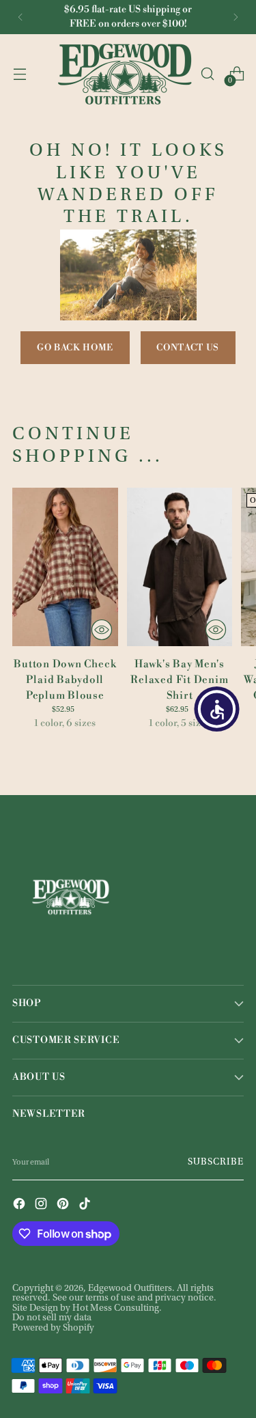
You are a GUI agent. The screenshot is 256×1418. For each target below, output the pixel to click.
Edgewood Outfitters (130, 1289)
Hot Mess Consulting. (117, 1308)
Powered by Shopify (53, 1328)
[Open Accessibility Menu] (217, 709)
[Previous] (20, 17)
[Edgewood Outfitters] (124, 74)
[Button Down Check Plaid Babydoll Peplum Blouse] (65, 567)
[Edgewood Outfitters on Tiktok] (86, 1205)
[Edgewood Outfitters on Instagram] (42, 1205)
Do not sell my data (51, 1318)
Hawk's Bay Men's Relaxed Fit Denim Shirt (179, 680)
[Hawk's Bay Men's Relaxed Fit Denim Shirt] (180, 567)
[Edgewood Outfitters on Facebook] (20, 1205)
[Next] (236, 17)
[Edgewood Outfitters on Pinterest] (64, 1205)
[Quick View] (101, 629)
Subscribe (216, 1162)
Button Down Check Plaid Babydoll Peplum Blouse (65, 680)
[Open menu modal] (19, 74)
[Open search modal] (207, 74)
